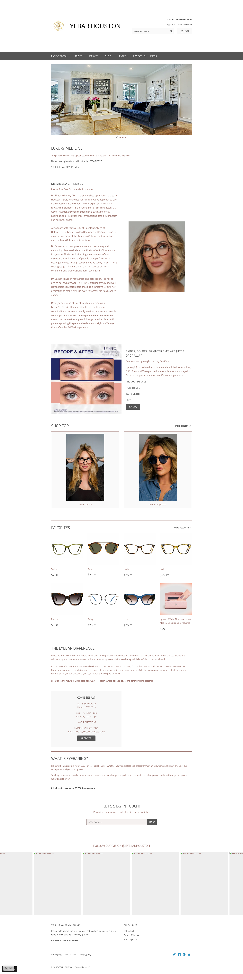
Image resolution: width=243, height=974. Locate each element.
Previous (57, 99)
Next (186, 99)
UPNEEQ (122, 56)
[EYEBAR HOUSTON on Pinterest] (184, 954)
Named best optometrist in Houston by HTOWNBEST (76, 161)
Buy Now (133, 406)
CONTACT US (139, 56)
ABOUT (78, 56)
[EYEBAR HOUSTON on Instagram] (189, 954)
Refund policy (130, 931)
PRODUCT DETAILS (136, 381)
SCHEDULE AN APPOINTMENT (65, 167)
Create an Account (184, 24)
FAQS (128, 400)
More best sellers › (183, 527)
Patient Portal (59, 56)
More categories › (183, 425)
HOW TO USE (133, 388)
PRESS (153, 56)
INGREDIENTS (133, 394)
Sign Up (152, 822)
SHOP (108, 56)
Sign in (170, 24)
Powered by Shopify (82, 967)
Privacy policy (130, 939)
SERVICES (94, 56)
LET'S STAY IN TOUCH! (121, 806)
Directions (87, 738)
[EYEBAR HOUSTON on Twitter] (174, 954)
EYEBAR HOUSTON (64, 967)
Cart (186, 31)
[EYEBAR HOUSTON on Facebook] (179, 954)
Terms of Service (131, 935)
